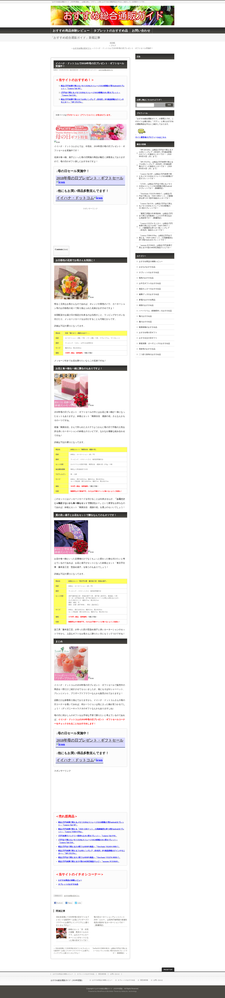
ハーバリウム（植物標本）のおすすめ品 (155, 311)
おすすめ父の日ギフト (148, 338)
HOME (112, 43)
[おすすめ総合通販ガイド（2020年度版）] (112, 22)
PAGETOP (168, 970)
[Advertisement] (90, 226)
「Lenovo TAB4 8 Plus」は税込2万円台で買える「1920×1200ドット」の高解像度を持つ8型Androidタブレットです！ (156, 238)
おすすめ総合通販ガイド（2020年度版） (109, 989)
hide (65, 249)
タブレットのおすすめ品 (149, 272)
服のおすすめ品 (145, 322)
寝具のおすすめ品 (146, 278)
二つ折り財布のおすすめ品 (150, 354)
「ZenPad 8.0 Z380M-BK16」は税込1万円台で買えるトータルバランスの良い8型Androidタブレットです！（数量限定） (109, 950)
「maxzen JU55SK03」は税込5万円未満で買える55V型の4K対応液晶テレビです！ (155, 246)
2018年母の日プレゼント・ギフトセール (89, 178)
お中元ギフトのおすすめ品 (150, 283)
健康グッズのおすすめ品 (149, 294)
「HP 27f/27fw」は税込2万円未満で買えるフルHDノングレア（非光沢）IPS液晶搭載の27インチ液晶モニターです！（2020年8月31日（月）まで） (156, 165)
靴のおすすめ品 (145, 316)
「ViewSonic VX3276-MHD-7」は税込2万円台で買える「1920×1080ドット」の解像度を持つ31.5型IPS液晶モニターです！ (156, 196)
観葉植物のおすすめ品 (148, 327)
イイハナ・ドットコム (75, 198)
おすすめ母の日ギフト (82, 48)
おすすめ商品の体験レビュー (151, 261)
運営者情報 (102, 974)
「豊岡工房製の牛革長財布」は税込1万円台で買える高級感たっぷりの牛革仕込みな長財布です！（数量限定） (156, 216)
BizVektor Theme (113, 991)
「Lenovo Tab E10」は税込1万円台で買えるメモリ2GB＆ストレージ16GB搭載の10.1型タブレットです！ (155, 206)
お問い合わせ (115, 974)
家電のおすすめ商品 (147, 300)
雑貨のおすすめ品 (146, 305)
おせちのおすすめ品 (147, 267)
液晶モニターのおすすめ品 (150, 289)
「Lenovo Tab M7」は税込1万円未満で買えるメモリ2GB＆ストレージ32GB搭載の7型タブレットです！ (156, 176)
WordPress (101, 991)
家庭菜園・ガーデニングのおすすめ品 (154, 343)
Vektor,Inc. (124, 991)
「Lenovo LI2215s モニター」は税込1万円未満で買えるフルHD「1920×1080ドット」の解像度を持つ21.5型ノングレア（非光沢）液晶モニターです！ (156, 226)
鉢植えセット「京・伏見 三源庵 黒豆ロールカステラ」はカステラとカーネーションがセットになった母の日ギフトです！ (79, 934)
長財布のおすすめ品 (147, 349)
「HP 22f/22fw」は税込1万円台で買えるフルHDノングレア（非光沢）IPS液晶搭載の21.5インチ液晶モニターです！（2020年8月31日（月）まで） (156, 153)
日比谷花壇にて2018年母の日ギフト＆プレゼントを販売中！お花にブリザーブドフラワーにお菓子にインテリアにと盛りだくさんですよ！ (72, 950)
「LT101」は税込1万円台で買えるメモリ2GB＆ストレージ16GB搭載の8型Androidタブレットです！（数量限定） (155, 186)
